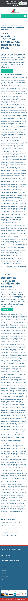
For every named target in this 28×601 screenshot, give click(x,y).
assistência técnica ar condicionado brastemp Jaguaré (13, 168)
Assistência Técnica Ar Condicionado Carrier (12, 529)
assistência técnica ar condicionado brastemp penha (13, 202)
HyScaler (24, 599)
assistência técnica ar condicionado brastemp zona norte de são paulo (13, 503)
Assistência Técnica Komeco (9, 535)
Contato (4, 579)
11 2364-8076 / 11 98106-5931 (13, 1)
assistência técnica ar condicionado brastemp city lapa (13, 382)
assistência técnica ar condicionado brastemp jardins (13, 181)
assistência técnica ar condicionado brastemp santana (13, 464)
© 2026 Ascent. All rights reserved (8, 599)
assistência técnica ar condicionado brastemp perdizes (13, 203)
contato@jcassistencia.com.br (14, 3)
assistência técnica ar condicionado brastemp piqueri (13, 208)
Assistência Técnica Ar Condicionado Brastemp (10, 282)
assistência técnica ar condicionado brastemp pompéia (13, 211)
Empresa (4, 567)
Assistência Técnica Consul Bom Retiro (11, 532)
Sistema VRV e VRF (6, 576)
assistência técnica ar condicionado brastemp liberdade (14, 184)
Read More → (7, 71)
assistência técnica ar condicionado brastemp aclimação (14, 77)
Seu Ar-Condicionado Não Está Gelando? (12, 522)
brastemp (14, 268)
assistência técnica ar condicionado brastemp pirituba (13, 209)
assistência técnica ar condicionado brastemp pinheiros (13, 206)
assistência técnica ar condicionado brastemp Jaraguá (13, 170)
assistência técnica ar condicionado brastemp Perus (13, 205)
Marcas (4, 573)
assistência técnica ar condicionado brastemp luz (12, 187)
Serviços (4, 570)
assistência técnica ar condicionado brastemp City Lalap (13, 142)
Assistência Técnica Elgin (8, 525)
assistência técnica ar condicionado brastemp (11, 76)
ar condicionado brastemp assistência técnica (13, 74)
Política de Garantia (7, 583)
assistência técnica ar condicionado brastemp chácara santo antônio (13, 132)
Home (3, 564)
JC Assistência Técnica (11, 51)
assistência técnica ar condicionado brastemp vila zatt (13, 254)
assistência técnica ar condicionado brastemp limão (13, 186)
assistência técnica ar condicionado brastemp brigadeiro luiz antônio (14, 117)
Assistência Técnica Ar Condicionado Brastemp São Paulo (10, 42)
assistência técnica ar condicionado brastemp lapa (12, 183)
